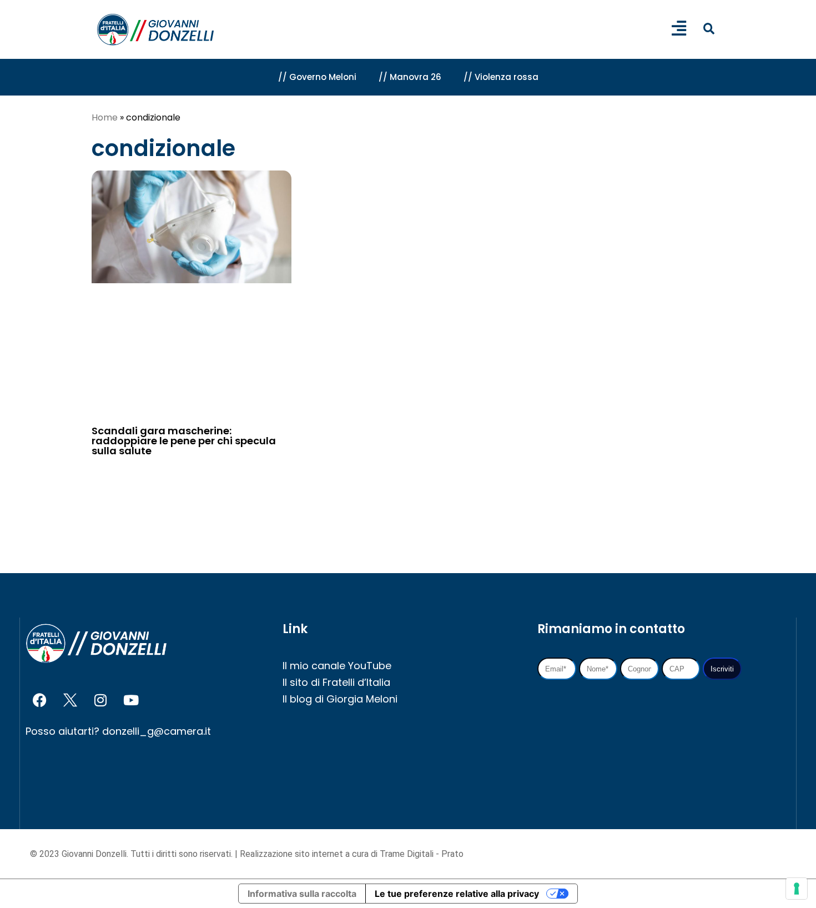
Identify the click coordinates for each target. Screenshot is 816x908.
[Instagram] (100, 700)
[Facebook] (39, 700)
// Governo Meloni (317, 77)
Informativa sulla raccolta (302, 893)
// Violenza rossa (501, 77)
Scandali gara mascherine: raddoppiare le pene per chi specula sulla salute (184, 441)
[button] (708, 28)
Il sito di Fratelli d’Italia (336, 682)
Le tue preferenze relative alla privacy (457, 893)
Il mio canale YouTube (337, 666)
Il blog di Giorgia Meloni (340, 699)
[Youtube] (131, 700)
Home (105, 117)
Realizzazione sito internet (292, 854)
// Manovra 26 (410, 77)
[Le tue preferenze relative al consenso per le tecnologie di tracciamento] (796, 888)
